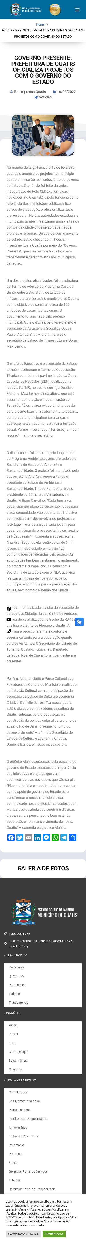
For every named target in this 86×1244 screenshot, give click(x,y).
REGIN (13, 1034)
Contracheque (18, 1052)
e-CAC (13, 1025)
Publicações (17, 985)
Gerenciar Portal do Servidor (28, 1171)
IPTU (12, 1043)
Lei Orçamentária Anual (25, 1101)
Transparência (18, 1002)
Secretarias (16, 967)
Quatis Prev (16, 976)
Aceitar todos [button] (54, 1234)
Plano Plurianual (20, 1110)
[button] (77, 9)
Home (40, 24)
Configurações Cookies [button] (23, 1234)
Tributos (14, 1180)
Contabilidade (18, 1092)
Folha (13, 1162)
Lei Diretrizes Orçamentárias (28, 1118)
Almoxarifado (18, 1127)
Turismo (14, 993)
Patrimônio (16, 1145)
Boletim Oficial (18, 1060)
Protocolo (15, 1154)
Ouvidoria (15, 1069)
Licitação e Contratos (23, 1136)
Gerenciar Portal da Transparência (32, 1189)
